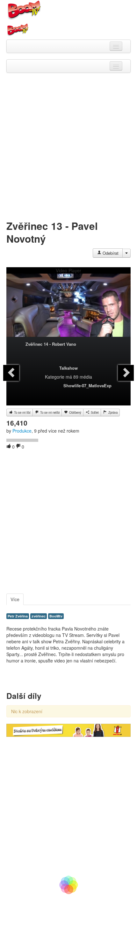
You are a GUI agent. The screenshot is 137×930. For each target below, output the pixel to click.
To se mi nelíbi (49, 412)
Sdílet (94, 412)
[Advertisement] (68, 147)
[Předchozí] (11, 373)
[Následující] (126, 373)
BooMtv (55, 616)
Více (15, 599)
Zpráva (112, 412)
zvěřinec (39, 616)
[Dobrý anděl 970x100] (68, 729)
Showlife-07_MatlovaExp (87, 385)
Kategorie (54, 377)
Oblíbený (74, 412)
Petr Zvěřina (18, 616)
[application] (68, 308)
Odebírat (110, 253)
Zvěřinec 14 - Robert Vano (50, 344)
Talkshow (68, 368)
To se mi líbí (22, 412)
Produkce (22, 430)
